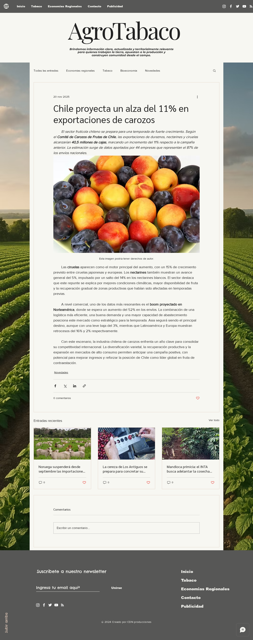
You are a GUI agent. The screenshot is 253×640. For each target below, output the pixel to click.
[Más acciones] (197, 96)
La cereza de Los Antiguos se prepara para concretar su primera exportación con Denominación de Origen (125, 468)
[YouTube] (244, 6)
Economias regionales (80, 70)
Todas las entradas (46, 70)
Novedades (152, 70)
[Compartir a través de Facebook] (55, 386)
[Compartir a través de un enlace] (84, 386)
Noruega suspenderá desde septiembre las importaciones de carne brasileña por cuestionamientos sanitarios (61, 468)
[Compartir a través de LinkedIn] (74, 386)
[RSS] (62, 605)
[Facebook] (231, 6)
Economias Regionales (202, 589)
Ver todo (214, 420)
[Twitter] (237, 6)
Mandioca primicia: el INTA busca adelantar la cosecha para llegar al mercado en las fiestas (189, 468)
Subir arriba (6, 623)
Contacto (191, 597)
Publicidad (192, 606)
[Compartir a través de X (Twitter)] (65, 386)
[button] (214, 70)
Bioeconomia (128, 70)
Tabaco (107, 70)
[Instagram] (224, 6)
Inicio (187, 571)
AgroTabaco (124, 30)
